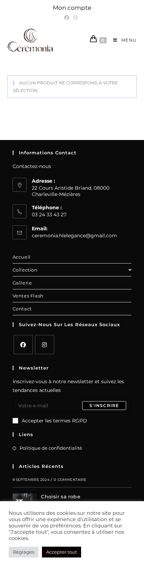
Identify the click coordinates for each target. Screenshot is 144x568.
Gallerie (22, 283)
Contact (22, 308)
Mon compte (72, 7)
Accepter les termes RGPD (54, 421)
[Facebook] (23, 344)
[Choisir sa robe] (24, 499)
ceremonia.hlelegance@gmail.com (74, 235)
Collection (25, 270)
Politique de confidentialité (51, 448)
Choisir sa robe (60, 496)
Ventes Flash (28, 296)
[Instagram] (44, 344)
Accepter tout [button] (61, 552)
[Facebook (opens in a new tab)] (67, 17)
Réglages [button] (23, 552)
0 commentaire (70, 479)
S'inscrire (104, 405)
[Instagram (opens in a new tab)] (75, 17)
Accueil (22, 257)
